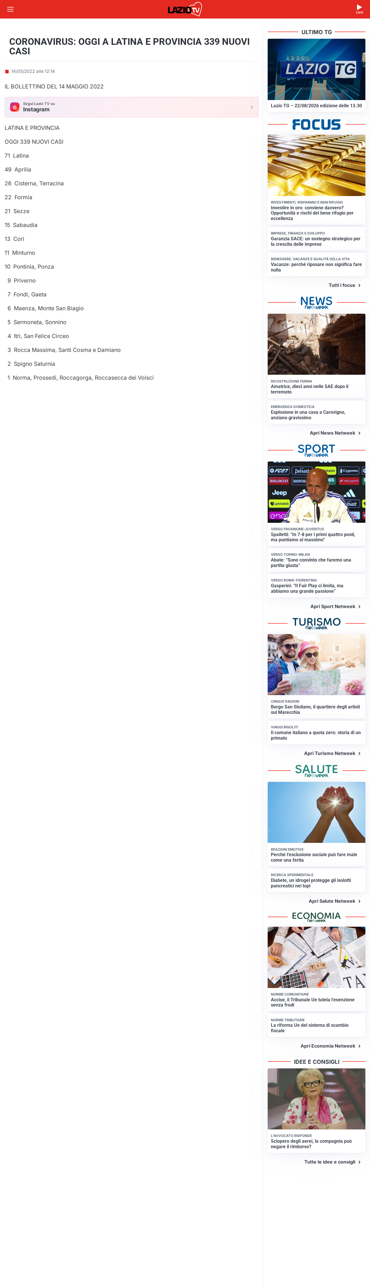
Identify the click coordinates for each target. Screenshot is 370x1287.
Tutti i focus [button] (342, 285)
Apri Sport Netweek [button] (332, 606)
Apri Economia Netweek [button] (328, 1046)
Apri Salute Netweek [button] (332, 901)
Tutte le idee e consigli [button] (329, 1162)
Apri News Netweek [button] (332, 433)
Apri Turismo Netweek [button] (329, 753)
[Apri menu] (10, 9)
